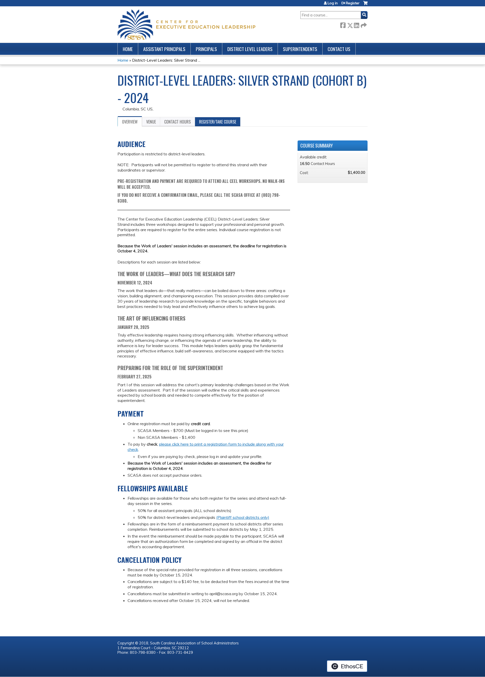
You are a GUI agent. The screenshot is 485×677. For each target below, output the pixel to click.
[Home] (186, 24)
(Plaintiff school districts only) (242, 517)
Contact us (339, 49)
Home (128, 49)
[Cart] (365, 5)
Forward (363, 24)
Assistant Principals (164, 49)
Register (352, 3)
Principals (206, 49)
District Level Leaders (250, 49)
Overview (130, 122)
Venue (151, 122)
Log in (333, 3)
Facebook (342, 24)
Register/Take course (217, 122)
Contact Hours (177, 122)
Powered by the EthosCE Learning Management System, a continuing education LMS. (347, 666)
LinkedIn (356, 24)
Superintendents (300, 49)
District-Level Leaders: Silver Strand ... (166, 60)
